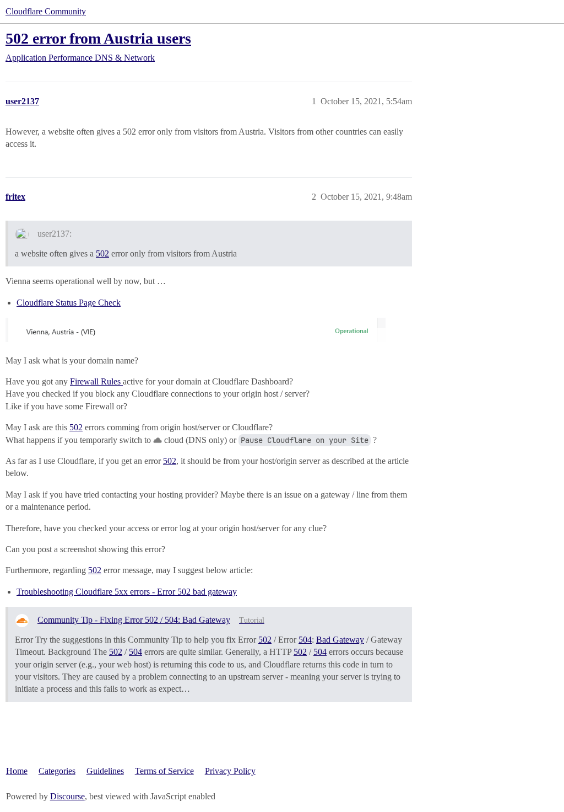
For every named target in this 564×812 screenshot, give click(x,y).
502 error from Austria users (98, 38)
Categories (57, 771)
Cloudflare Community (46, 11)
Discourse (67, 796)
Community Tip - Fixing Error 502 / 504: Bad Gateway (133, 619)
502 (102, 253)
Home (17, 771)
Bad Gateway (340, 639)
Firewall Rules (96, 381)
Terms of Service (164, 771)
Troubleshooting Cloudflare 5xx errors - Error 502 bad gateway (127, 591)
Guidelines (105, 771)
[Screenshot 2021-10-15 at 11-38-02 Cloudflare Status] (196, 330)
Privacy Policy (230, 771)
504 (305, 639)
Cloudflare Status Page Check (69, 302)
